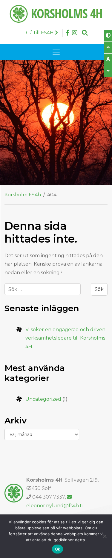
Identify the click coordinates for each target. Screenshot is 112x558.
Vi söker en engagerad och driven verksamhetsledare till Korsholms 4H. (65, 338)
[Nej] (105, 536)
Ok (57, 549)
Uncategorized (43, 399)
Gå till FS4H (40, 33)
